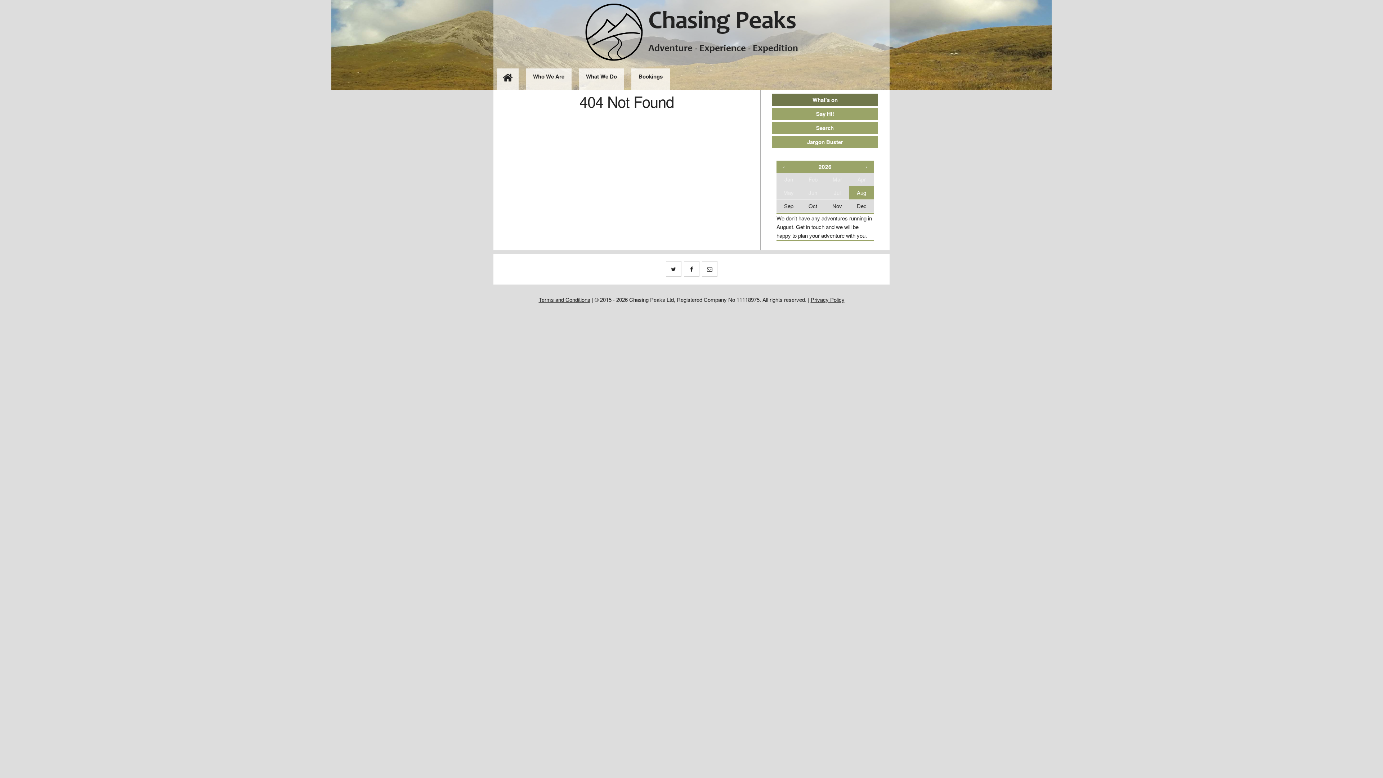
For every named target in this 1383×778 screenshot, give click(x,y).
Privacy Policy (828, 299)
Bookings (651, 76)
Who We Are (548, 76)
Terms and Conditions (564, 299)
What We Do (601, 76)
